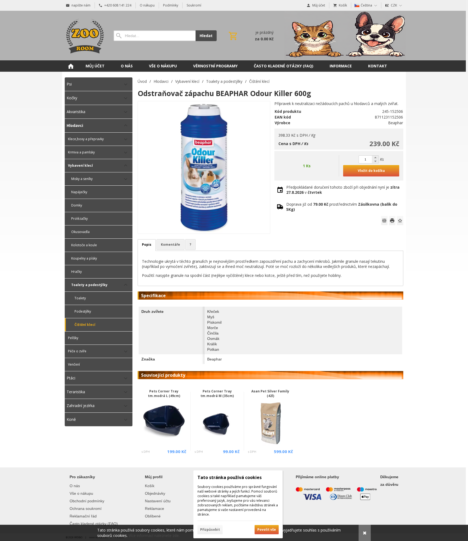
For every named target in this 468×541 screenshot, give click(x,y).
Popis (146, 244)
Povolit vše (266, 529)
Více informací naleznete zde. (154, 535)
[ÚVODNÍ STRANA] (70, 66)
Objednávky (155, 493)
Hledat (206, 35)
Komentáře (170, 244)
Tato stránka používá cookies (229, 477)
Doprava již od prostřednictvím (341, 207)
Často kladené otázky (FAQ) (94, 524)
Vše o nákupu (81, 493)
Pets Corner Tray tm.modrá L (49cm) (164, 393)
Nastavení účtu (158, 501)
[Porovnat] (384, 220)
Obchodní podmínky (87, 501)
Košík (149, 486)
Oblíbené (153, 516)
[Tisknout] (392, 220)
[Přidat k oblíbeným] (400, 220)
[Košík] (250, 36)
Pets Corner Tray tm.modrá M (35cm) (217, 393)
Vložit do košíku (371, 170)
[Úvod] (83, 35)
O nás (75, 486)
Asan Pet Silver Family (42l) (270, 393)
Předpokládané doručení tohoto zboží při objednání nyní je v (342, 190)
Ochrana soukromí (86, 508)
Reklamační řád (83, 516)
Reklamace (154, 508)
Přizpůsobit (210, 529)
